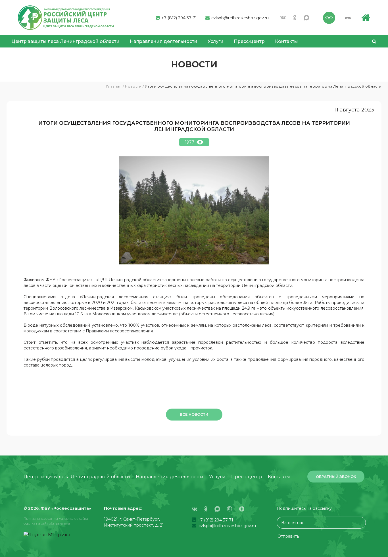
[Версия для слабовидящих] (329, 17)
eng (348, 17)
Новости (133, 86)
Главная (114, 86)
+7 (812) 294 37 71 (178, 17)
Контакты (286, 41)
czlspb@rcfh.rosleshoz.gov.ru (239, 17)
